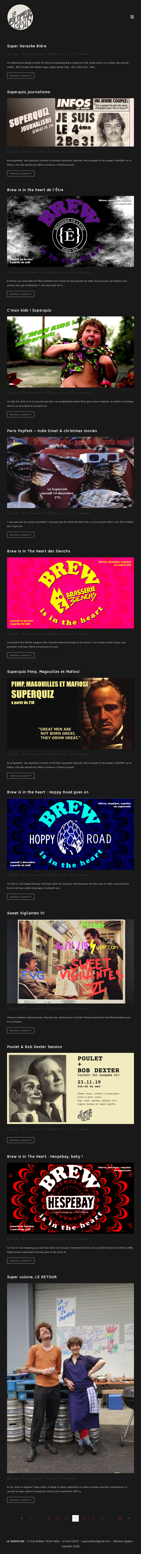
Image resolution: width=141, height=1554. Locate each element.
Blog (65, 54)
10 (102, 1518)
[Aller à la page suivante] (129, 1518)
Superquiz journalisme (28, 91)
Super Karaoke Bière (26, 46)
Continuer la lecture (22, 75)
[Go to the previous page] (21, 1518)
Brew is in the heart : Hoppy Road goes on (48, 792)
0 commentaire (82, 54)
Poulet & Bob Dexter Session (34, 1046)
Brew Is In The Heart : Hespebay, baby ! (45, 1156)
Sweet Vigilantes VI (25, 913)
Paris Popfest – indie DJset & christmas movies (52, 430)
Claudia (15, 54)
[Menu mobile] (132, 17)
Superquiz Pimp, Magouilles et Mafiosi (43, 671)
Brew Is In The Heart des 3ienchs (38, 551)
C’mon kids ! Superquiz (29, 310)
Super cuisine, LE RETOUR (32, 1276)
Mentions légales (122, 1541)
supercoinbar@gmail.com (96, 1541)
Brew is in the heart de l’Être (35, 189)
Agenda (56, 54)
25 (120, 1518)
